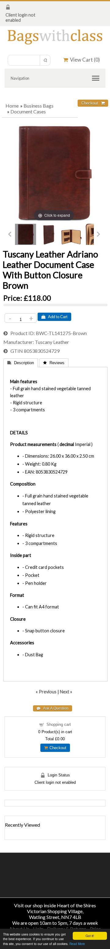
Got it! (90, 935)
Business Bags (38, 106)
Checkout (57, 748)
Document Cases (28, 111)
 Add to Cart (54, 317)
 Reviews (53, 363)
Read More (77, 943)
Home (12, 106)
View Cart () (84, 59)
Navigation (20, 78)
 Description (20, 363)
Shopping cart (58, 724)
